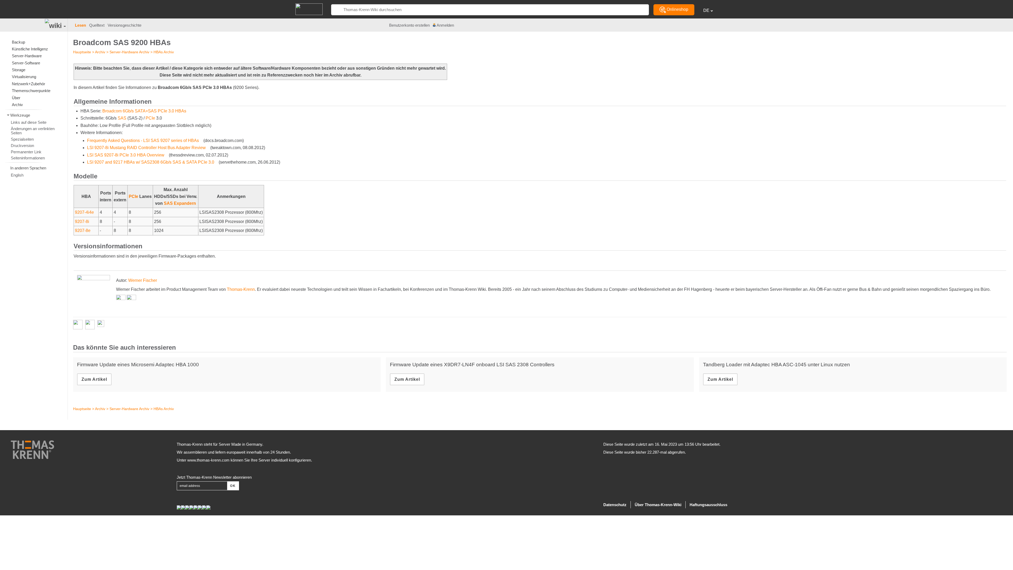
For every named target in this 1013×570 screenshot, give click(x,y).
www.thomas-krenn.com (208, 460)
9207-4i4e (84, 212)
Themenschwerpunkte (31, 90)
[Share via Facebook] (79, 324)
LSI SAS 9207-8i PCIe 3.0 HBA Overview (125, 155)
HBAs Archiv (164, 52)
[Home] (309, 9)
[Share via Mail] (102, 324)
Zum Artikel (94, 379)
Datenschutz (615, 504)
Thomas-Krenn (241, 289)
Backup (18, 42)
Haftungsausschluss (708, 504)
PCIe (150, 118)
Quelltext (96, 25)
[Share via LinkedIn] (91, 324)
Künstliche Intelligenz (30, 49)
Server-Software (26, 63)
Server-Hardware (27, 56)
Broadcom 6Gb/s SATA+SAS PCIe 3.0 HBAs (144, 111)
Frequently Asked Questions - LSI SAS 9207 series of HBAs (143, 140)
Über (16, 98)
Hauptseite (82, 52)
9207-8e (82, 230)
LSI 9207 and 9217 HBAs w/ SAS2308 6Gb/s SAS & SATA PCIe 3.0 (150, 162)
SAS (122, 118)
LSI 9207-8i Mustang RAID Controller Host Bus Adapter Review (146, 147)
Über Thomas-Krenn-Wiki (658, 504)
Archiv (100, 52)
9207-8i (82, 221)
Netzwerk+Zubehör (28, 84)
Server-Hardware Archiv (129, 52)
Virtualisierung (24, 76)
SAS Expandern (180, 203)
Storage (18, 70)
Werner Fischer (142, 280)
